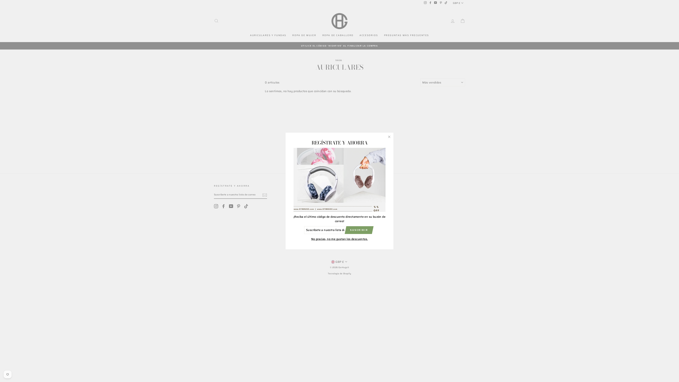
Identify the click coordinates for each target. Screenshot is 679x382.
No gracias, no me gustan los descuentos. (339, 239)
